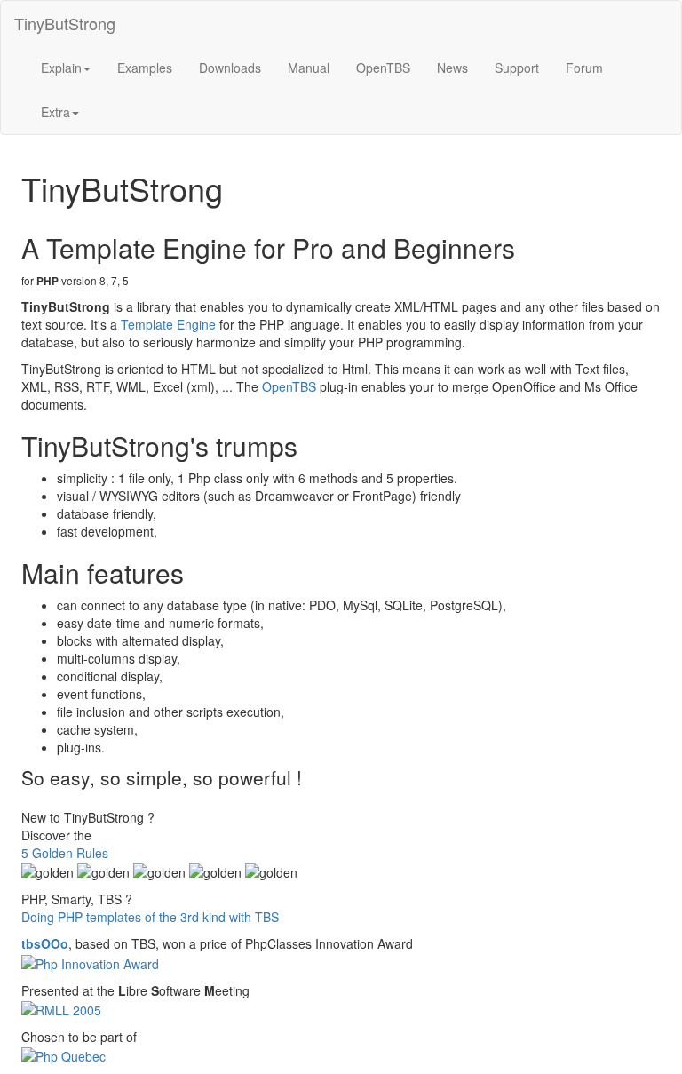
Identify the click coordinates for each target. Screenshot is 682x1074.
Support (517, 67)
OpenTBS (383, 67)
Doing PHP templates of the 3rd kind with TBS (150, 917)
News (452, 67)
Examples (144, 67)
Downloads (230, 67)
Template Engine (168, 324)
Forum (584, 67)
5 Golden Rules (64, 853)
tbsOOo (44, 943)
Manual (308, 67)
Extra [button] (55, 112)
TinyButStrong (64, 23)
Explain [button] (61, 67)
